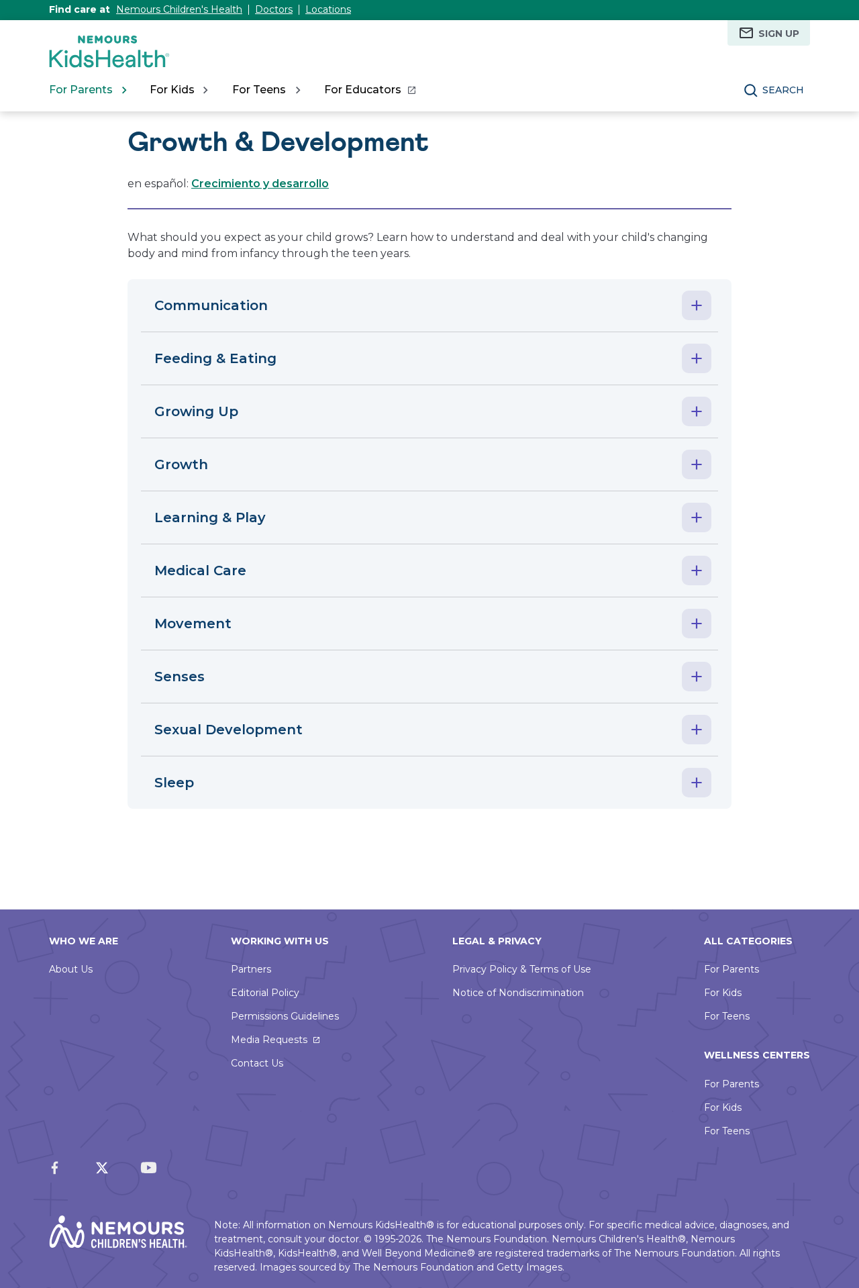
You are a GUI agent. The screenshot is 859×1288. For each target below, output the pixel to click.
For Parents (731, 969)
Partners (251, 969)
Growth (181, 464)
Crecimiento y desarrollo (260, 183)
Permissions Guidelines (285, 1016)
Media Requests (269, 1040)
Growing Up (196, 411)
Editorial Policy (265, 993)
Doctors (274, 9)
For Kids (723, 993)
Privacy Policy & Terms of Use (521, 969)
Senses (179, 676)
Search (783, 90)
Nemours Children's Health (179, 9)
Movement (193, 623)
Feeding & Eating (215, 358)
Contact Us (257, 1063)
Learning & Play (210, 517)
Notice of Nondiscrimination (518, 993)
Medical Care (200, 570)
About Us (71, 969)
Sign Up (778, 34)
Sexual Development (228, 730)
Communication (211, 305)
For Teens (727, 1016)
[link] (369, 90)
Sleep (174, 783)
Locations (328, 9)
